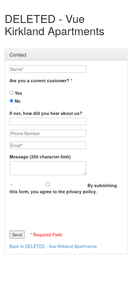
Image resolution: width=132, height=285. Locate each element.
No (17, 101)
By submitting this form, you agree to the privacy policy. (63, 188)
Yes (18, 93)
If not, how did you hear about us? (46, 113)
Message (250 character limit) (40, 157)
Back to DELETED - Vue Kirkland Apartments (53, 246)
